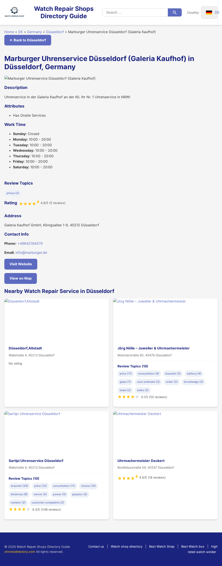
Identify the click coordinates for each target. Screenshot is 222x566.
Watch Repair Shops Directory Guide (64, 12)
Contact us (96, 546)
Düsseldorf (55, 32)
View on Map (21, 278)
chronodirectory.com (19, 551)
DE (20, 32)
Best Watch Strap (162, 546)
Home (9, 32)
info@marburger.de (31, 252)
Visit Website (21, 264)
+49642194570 (30, 243)
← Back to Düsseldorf (28, 40)
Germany (34, 32)
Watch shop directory (126, 546)
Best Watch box (192, 546)
